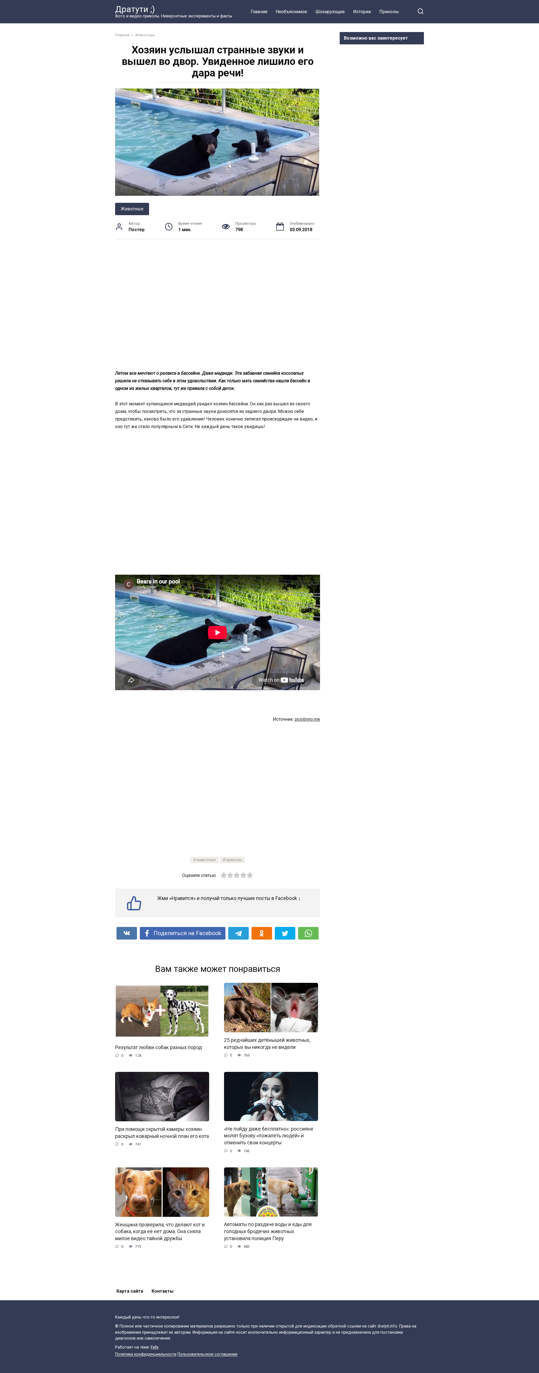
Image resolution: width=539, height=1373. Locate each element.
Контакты (162, 1291)
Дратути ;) (135, 9)
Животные (132, 209)
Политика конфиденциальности (145, 1354)
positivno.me (307, 719)
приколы (234, 860)
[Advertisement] (217, 304)
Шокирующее (330, 11)
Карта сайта (130, 1291)
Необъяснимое (291, 11)
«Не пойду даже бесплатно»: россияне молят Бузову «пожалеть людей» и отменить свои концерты (268, 1135)
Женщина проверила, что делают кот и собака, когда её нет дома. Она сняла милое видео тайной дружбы (160, 1231)
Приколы (389, 11)
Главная (259, 11)
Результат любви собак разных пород (158, 1047)
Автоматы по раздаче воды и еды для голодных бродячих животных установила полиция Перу (268, 1231)
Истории (362, 11)
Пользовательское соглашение (207, 1354)
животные (206, 860)
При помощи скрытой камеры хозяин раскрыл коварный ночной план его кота (162, 1132)
